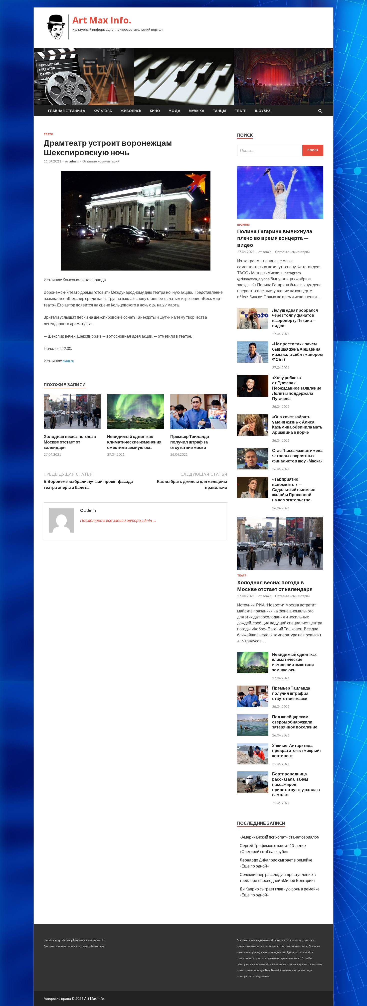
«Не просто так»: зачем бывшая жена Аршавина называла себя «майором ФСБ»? (297, 351)
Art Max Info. (101, 20)
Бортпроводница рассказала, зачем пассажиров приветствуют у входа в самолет (296, 784)
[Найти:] (280, 150)
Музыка (196, 111)
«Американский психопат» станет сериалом (280, 837)
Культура (103, 111)
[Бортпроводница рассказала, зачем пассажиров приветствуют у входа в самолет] (252, 791)
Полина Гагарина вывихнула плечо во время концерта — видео (274, 238)
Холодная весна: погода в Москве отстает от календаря (70, 442)
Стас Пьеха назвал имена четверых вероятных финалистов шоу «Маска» (297, 455)
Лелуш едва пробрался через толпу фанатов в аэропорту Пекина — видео (295, 318)
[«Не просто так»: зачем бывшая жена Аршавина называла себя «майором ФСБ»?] (252, 361)
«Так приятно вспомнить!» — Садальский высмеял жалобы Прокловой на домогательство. (293, 489)
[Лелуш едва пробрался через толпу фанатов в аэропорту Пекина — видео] (252, 327)
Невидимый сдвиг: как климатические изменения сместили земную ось (134, 442)
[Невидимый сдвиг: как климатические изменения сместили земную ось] (135, 430)
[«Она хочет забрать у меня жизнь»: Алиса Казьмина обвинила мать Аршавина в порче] (252, 434)
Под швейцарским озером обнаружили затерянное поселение (294, 721)
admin (74, 161)
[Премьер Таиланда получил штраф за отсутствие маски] (198, 430)
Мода (174, 111)
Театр (240, 111)
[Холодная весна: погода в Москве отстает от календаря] (72, 430)
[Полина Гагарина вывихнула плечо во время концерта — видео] (280, 220)
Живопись (130, 111)
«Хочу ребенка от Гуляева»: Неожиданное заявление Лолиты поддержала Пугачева (296, 388)
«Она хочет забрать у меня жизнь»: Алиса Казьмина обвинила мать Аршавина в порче (297, 424)
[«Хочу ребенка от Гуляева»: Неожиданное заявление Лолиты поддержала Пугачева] (252, 395)
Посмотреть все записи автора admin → (118, 520)
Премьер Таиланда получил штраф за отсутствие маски (189, 442)
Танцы (219, 111)
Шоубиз (263, 111)
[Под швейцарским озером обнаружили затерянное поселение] (252, 734)
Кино (155, 111)
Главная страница (66, 111)
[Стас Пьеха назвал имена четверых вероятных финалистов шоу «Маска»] (252, 467)
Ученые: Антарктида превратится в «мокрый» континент (297, 750)
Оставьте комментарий (100, 161)
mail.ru (68, 360)
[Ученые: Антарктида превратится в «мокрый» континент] (252, 762)
